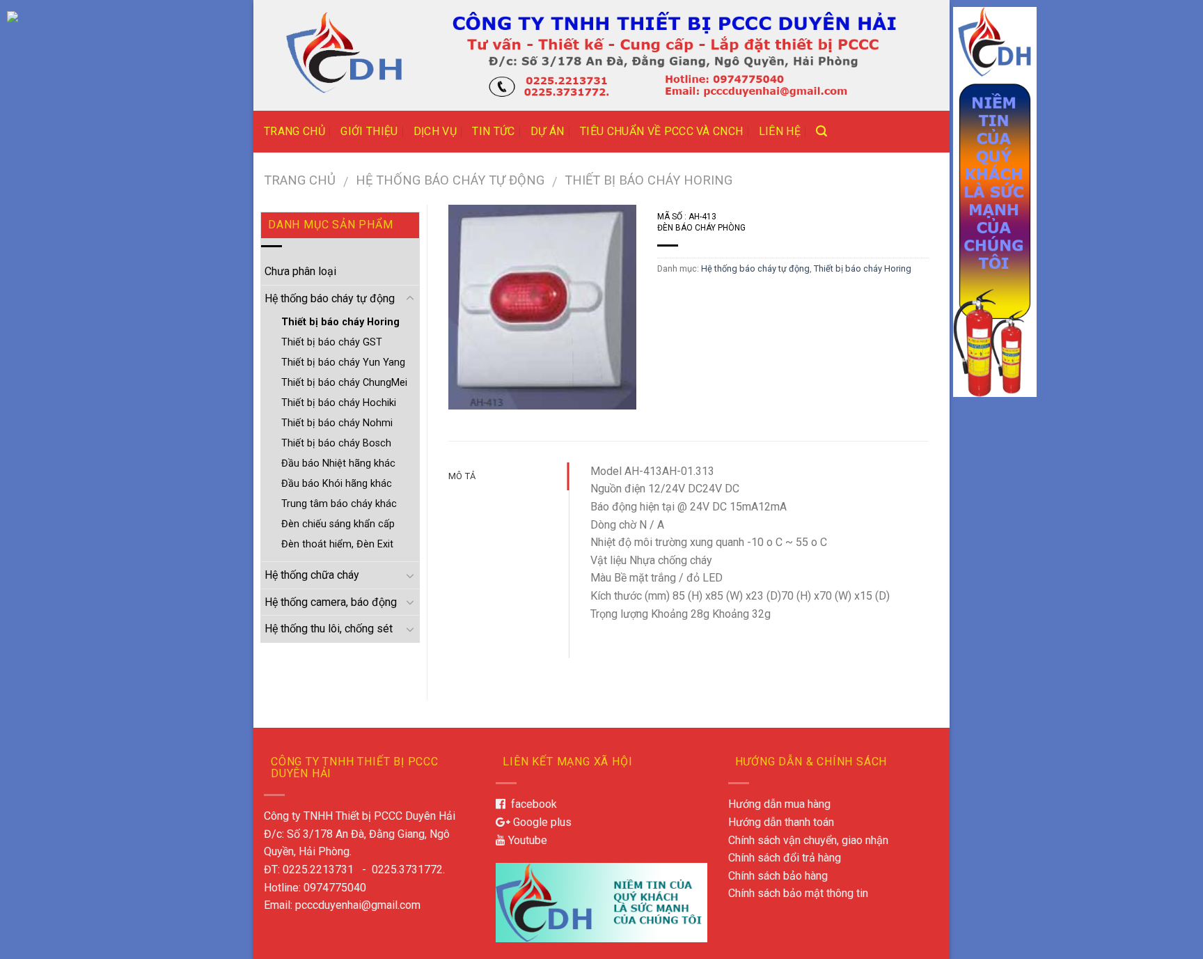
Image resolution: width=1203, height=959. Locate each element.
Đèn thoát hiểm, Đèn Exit (337, 544)
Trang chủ (294, 131)
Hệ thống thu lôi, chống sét (329, 628)
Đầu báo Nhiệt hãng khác (338, 463)
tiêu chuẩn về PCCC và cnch (661, 131)
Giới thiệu (369, 131)
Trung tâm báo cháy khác (339, 504)
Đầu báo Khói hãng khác (336, 484)
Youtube (526, 840)
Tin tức (493, 131)
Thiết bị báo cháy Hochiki (338, 403)
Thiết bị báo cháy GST (331, 342)
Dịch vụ (435, 131)
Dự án (547, 131)
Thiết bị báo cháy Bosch (336, 443)
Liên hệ (780, 131)
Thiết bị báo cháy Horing (648, 180)
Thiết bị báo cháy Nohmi (337, 423)
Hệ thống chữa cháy (312, 575)
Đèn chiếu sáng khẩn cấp (338, 524)
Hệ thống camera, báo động (331, 602)
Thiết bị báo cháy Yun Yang (343, 362)
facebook (531, 804)
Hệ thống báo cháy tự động (450, 180)
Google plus (541, 822)
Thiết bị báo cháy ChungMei (344, 383)
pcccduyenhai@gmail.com (357, 905)
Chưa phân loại (300, 271)
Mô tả (461, 476)
